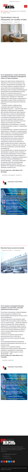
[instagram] (4, 461)
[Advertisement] (14, 59)
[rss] (14, 461)
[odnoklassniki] (7, 461)
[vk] (11, 461)
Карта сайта (8, 469)
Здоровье (6, 11)
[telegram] (9, 461)
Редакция (3, 469)
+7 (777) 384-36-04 (7, 458)
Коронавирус (11, 175)
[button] (1, 6)
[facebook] (2, 461)
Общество (18, 175)
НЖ (1, 11)
